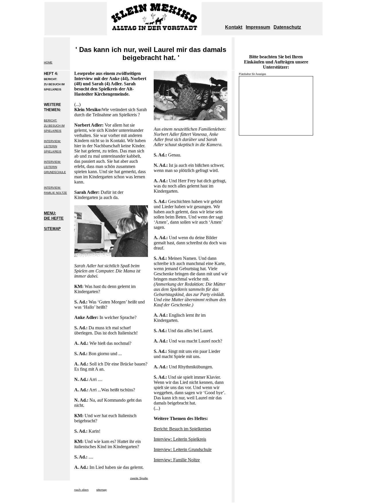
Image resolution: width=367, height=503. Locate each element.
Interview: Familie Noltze (177, 459)
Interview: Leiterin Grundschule (183, 449)
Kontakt (233, 27)
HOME (48, 62)
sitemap (101, 489)
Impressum (258, 27)
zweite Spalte (139, 478)
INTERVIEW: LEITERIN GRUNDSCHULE (55, 167)
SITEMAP (52, 229)
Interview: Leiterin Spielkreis (180, 439)
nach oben (81, 489)
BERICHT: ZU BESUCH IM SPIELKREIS (54, 125)
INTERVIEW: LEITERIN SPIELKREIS (52, 146)
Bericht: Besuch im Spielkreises (182, 428)
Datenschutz (287, 27)
